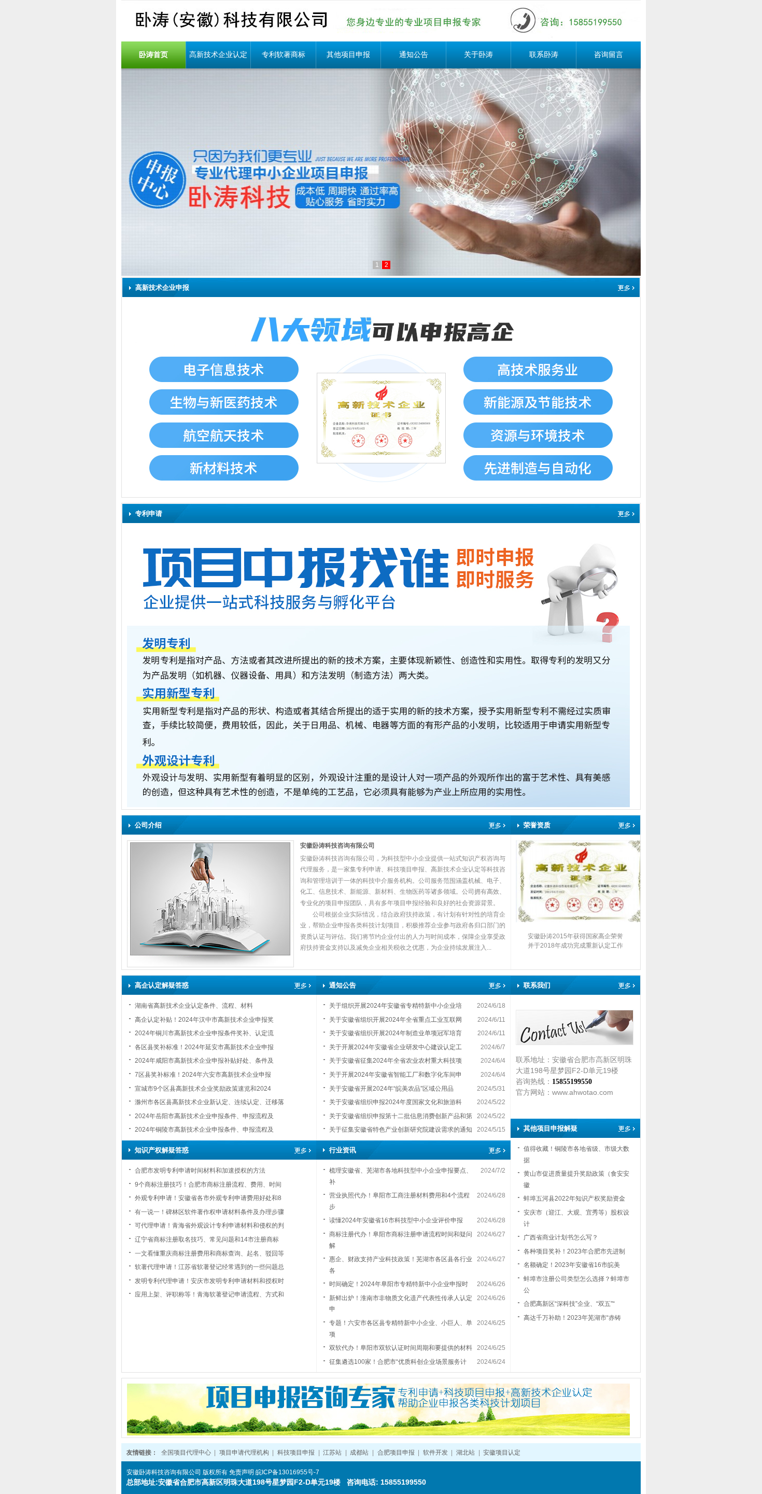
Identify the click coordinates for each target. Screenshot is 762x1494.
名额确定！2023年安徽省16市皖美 (572, 1265)
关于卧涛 (478, 55)
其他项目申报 (348, 55)
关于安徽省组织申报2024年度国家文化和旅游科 (395, 1102)
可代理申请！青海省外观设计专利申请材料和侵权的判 (209, 1225)
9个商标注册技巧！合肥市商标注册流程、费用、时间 (208, 1184)
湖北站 (465, 1452)
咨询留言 (608, 55)
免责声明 (241, 1472)
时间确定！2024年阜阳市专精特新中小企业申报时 (398, 1284)
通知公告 (413, 55)
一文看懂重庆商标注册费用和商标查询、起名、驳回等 (209, 1253)
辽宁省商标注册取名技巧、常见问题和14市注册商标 (207, 1239)
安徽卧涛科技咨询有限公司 (337, 845)
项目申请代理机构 (244, 1452)
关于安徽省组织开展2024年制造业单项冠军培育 (395, 1033)
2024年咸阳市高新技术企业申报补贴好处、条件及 (204, 1060)
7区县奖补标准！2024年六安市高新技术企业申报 (203, 1074)
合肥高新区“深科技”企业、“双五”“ (569, 1303)
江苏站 (332, 1452)
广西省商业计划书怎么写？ (561, 1237)
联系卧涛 (543, 55)
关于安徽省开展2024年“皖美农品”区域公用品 (391, 1088)
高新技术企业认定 (218, 55)
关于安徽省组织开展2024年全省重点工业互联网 (395, 1019)
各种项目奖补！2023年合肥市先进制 (574, 1251)
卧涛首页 (153, 55)
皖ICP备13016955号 (285, 1472)
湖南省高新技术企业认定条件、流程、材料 (194, 1005)
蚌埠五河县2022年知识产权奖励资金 (574, 1198)
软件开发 (435, 1452)
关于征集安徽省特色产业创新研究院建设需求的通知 (400, 1129)
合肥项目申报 (396, 1452)
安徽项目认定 (501, 1452)
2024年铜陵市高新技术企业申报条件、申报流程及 (204, 1129)
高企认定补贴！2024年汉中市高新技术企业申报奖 (204, 1019)
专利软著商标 (283, 55)
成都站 (359, 1452)
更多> (626, 288)
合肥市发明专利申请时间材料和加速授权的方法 (200, 1170)
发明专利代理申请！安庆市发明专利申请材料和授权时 (209, 1281)
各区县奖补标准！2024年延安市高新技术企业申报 (204, 1047)
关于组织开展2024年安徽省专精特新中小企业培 (395, 1005)
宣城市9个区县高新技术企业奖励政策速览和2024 (203, 1088)
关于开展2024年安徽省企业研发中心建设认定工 (395, 1047)
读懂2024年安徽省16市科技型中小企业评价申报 (396, 1220)
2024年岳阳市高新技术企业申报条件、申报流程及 (204, 1116)
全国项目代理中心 (186, 1452)
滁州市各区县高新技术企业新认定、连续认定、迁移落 (209, 1102)
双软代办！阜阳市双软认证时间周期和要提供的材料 (400, 1347)
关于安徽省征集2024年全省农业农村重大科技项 (395, 1060)
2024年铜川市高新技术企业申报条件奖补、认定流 (204, 1033)
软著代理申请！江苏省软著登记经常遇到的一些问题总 (209, 1267)
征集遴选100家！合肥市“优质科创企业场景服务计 (398, 1361)
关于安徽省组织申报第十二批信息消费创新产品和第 (400, 1116)
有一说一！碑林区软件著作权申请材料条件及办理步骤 (209, 1212)
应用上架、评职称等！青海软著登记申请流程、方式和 (209, 1294)
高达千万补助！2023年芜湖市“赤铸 (572, 1317)
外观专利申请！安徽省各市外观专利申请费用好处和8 (208, 1198)
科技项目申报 (296, 1452)
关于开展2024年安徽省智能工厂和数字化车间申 (395, 1074)
